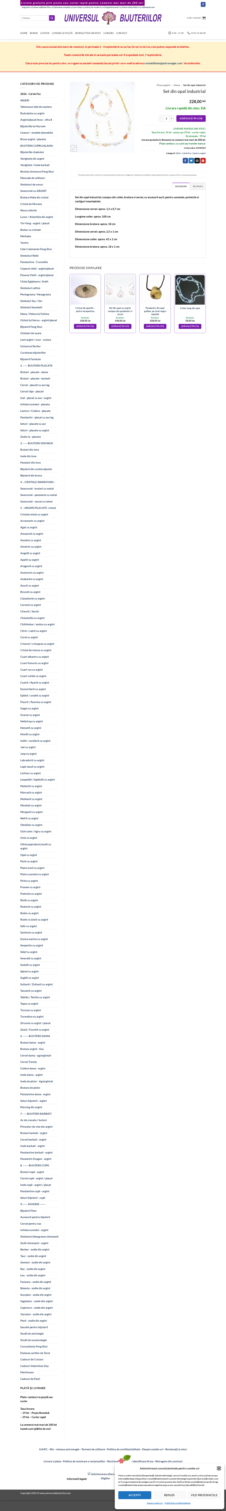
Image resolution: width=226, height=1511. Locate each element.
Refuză (169, 1495)
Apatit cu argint (29, 559)
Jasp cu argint (28, 753)
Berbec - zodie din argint (34, 1249)
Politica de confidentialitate (123, 1449)
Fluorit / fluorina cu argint (35, 702)
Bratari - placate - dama (34, 372)
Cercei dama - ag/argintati (35, 1055)
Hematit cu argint (30, 727)
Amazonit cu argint (31, 533)
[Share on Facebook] (185, 160)
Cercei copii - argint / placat (36, 1178)
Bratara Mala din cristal (34, 197)
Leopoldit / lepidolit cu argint (37, 779)
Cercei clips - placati (32, 391)
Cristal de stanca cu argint (35, 650)
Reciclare (112, 1461)
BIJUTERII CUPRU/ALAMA (36, 145)
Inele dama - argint (31, 1074)
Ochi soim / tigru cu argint (35, 831)
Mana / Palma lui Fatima (34, 313)
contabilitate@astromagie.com (163, 63)
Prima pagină (163, 85)
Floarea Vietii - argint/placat (37, 275)
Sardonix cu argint (31, 932)
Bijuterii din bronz (31, 475)
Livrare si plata (52, 1461)
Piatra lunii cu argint (32, 867)
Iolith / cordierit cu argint (35, 740)
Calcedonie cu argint (32, 598)
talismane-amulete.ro (63, 7)
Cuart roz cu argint (31, 669)
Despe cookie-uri (155, 1503)
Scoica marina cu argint (34, 939)
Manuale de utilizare (32, 177)
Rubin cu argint (29, 913)
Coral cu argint (29, 637)
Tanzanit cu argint (31, 990)
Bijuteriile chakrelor (32, 152)
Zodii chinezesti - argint (34, 1243)
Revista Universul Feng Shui (37, 171)
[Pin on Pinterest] (203, 160)
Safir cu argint (28, 926)
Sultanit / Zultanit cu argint (36, 984)
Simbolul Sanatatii (31, 307)
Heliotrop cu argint (31, 721)
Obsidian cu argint (31, 824)
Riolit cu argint (29, 900)
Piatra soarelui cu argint (34, 874)
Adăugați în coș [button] (85, 326)
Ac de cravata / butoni (33, 1120)
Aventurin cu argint (32, 572)
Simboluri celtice (30, 288)
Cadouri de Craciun (31, 1359)
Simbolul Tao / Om (31, 300)
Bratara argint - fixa (32, 1048)
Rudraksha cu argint (32, 113)
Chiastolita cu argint (32, 617)
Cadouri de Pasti (30, 1378)
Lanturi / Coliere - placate (35, 410)
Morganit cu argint (31, 811)
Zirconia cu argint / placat (35, 1023)
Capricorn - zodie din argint (36, 1307)
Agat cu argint (28, 527)
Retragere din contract (169, 1461)
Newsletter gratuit (88, 33)
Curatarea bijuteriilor (33, 352)
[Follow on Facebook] (203, 4)
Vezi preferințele (204, 1495)
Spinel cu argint (29, 971)
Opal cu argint (28, 854)
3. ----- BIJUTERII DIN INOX (36, 443)
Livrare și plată (62, 33)
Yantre (24, 242)
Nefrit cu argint (29, 818)
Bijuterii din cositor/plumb (36, 469)
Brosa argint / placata (33, 139)
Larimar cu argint (30, 773)
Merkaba (25, 236)
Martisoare (27, 1372)
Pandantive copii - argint (34, 1191)
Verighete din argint (32, 158)
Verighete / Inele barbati (35, 165)
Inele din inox (28, 456)
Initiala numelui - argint (34, 1230)
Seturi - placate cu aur (33, 423)
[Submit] (52, 18)
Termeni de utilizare (93, 1449)
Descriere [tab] (181, 186)
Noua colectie (28, 210)
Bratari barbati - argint (33, 1133)
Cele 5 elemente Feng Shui (36, 249)
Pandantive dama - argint (35, 1094)
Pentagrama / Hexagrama (35, 294)
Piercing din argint (31, 1107)
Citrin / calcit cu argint (33, 630)
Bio (52, 1449)
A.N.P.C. (43, 1449)
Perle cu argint (29, 861)
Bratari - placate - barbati (35, 378)
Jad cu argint (28, 747)
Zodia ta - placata (30, 436)
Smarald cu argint (30, 958)
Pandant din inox (30, 462)
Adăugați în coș (191, 118)
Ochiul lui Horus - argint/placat (38, 320)
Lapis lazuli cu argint (32, 766)
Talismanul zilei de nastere (36, 106)
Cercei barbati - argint (33, 1139)
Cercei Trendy (28, 1061)
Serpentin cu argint (31, 945)
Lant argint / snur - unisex (35, 339)
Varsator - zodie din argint (36, 1314)
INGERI (24, 100)
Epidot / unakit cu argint (34, 695)
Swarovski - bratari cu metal (37, 488)
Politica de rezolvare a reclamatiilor (84, 1461)
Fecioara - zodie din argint (35, 1281)
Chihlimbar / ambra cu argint (37, 624)
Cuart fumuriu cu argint (34, 663)
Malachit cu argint (31, 786)
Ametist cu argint (30, 540)
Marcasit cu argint (31, 792)
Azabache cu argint (31, 579)
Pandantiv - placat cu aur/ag (36, 417)
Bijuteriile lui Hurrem (33, 126)
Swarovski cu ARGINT (33, 190)
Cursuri (108, 33)
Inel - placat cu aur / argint (35, 397)
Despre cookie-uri (153, 1449)
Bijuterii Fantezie (30, 359)
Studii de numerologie (33, 1340)
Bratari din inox (29, 449)
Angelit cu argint (30, 553)
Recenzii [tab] (198, 186)
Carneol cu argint (30, 604)
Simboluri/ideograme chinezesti (39, 1236)
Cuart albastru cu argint (34, 656)
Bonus (34, 33)
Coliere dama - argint (32, 1068)
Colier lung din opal (190, 308)
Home (23, 33)
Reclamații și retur (176, 1449)
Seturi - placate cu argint (34, 430)
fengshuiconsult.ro (113, 7)
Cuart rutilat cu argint (33, 676)
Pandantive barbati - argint (36, 1152)
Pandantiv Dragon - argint (35, 1158)
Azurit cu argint (29, 585)
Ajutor (44, 33)
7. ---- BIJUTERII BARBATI (36, 1113)
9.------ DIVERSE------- (32, 1204)
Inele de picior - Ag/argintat (36, 1081)
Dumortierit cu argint (33, 689)
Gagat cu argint (29, 708)
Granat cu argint (30, 714)
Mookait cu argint (31, 805)
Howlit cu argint (30, 734)
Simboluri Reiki (29, 255)
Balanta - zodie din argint (35, 1288)
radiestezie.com (148, 7)
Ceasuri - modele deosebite (36, 132)
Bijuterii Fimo (28, 1210)
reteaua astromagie (67, 1449)
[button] (219, 1468)
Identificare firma (143, 1461)
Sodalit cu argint (30, 964)
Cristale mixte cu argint (34, 514)
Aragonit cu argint (31, 566)
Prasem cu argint (30, 887)
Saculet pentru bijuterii (34, 1327)
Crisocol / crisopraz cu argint (37, 643)
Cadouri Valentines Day (34, 1365)
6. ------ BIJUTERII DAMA (35, 1036)
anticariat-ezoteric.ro (94, 7)
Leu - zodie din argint (32, 1275)
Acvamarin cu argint (32, 520)
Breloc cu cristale (30, 229)
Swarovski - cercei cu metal (36, 501)
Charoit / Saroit (29, 611)
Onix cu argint (28, 837)
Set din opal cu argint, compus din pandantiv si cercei (120, 311)
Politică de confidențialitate (178, 1503)
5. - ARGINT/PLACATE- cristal (38, 507)
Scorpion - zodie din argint (36, 1294)
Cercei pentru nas (30, 1223)
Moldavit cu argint (31, 799)
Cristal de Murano (31, 203)
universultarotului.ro (131, 7)
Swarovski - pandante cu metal (38, 494)
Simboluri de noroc (31, 184)
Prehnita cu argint (31, 893)
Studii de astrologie (32, 1333)
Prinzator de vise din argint (36, 1126)
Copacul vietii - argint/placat (37, 268)
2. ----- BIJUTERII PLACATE (36, 365)
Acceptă (135, 1495)
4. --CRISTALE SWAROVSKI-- (37, 482)
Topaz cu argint (29, 1003)
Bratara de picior (30, 1087)
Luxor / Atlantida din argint (36, 216)
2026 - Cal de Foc (30, 93)
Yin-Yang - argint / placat (35, 223)
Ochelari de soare (30, 333)
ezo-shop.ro (79, 7)
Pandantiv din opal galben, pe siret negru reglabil (155, 311)
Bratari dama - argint (32, 1042)
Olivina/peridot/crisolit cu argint (35, 846)
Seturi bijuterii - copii (32, 1197)
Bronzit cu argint (30, 591)
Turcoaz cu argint (30, 1010)
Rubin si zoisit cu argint (34, 919)
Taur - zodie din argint (33, 1256)
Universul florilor (30, 346)
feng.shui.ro (27, 7)
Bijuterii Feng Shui (31, 326)
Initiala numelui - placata (35, 404)
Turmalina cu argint (32, 1016)
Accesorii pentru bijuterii (35, 1217)
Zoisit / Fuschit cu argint (34, 1029)
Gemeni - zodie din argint (35, 1262)
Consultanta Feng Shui (33, 1346)
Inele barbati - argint (32, 1145)
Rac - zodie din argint (32, 1268)
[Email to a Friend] (197, 160)
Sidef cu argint (28, 951)
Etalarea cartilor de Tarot (35, 1353)
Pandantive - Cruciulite (34, 262)
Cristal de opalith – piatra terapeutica (85, 309)
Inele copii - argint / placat (35, 1184)
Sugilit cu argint (29, 977)
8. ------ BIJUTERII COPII (34, 1165)
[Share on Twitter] (191, 160)
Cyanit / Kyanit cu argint (34, 682)
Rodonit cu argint (30, 906)
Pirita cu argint (29, 880)
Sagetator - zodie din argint (36, 1301)
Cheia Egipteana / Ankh (34, 281)
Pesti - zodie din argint (33, 1320)
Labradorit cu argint (32, 760)
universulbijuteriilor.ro (43, 7)
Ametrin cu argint (30, 546)
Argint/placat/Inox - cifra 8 (36, 119)
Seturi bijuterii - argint (33, 1100)
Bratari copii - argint (32, 1171)
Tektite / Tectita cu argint (35, 997)
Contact (121, 33)
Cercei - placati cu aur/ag (34, 385)
